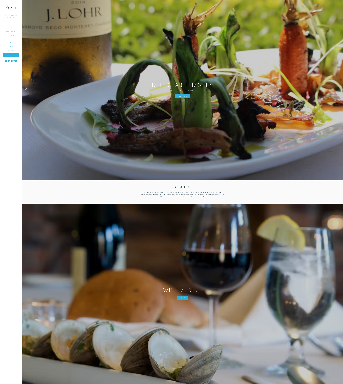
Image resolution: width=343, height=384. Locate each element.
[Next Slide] (339, 90)
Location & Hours (11, 24)
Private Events (10, 31)
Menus (10, 27)
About (11, 39)
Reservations (11, 50)
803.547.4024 (11, 17)
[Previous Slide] (26, 90)
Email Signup (11, 55)
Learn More (182, 96)
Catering (11, 35)
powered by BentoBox (13, 382)
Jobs (11, 42)
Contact (11, 46)
